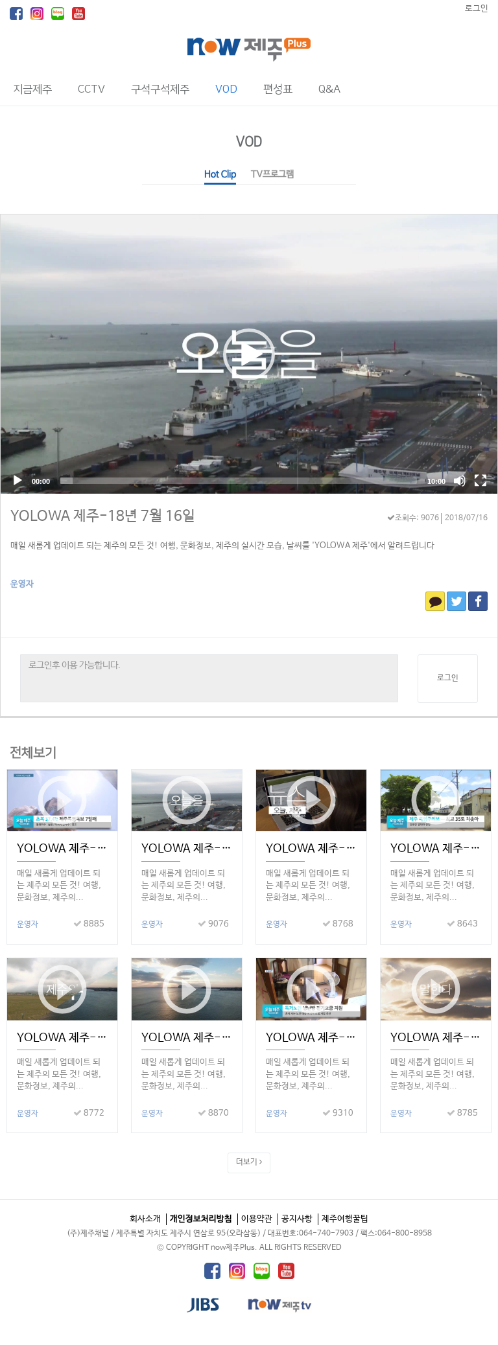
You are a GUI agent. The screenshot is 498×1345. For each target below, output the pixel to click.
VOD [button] (226, 89)
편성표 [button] (277, 89)
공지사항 (297, 1219)
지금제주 (32, 89)
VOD (249, 141)
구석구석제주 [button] (160, 89)
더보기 (247, 1162)
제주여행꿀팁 (345, 1219)
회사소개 (145, 1219)
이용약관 (256, 1219)
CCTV (91, 89)
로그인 (476, 9)
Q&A (329, 89)
